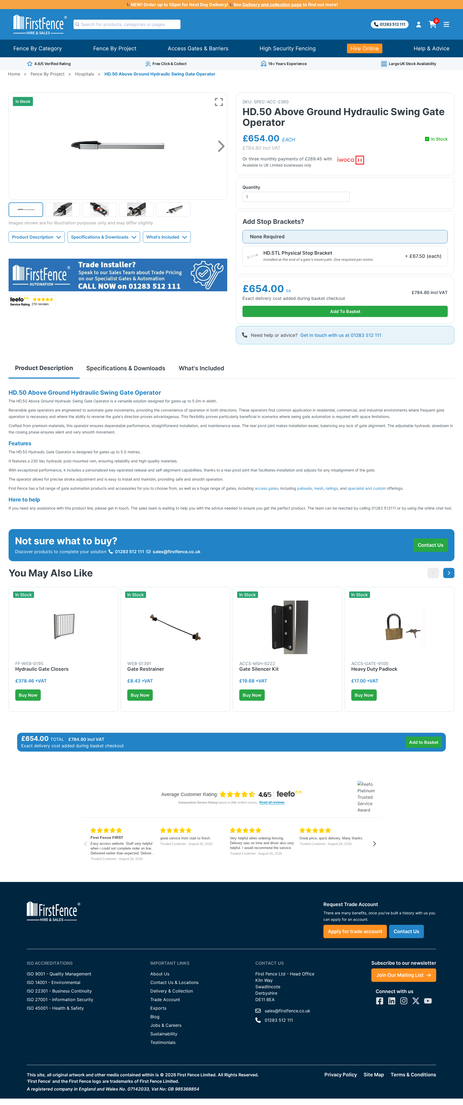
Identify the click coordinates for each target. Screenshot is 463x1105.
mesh (318, 488)
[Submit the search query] (77, 24)
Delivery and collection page (272, 4)
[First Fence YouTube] (428, 1001)
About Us (159, 973)
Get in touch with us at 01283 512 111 (340, 335)
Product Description (32, 237)
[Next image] (221, 146)
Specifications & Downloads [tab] (125, 368)
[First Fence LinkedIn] (392, 1001)
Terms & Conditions (413, 1074)
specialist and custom (367, 488)
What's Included (162, 237)
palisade (304, 488)
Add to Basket (423, 742)
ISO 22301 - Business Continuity (59, 991)
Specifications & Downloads (100, 237)
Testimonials (163, 1042)
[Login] (418, 24)
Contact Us (430, 545)
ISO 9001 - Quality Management (59, 973)
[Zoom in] (219, 102)
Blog (154, 1016)
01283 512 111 (392, 24)
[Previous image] (433, 573)
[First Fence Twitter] (416, 1001)
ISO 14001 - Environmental (53, 982)
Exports (158, 1008)
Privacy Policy (340, 1074)
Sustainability (163, 1033)
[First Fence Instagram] (404, 1001)
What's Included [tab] (201, 368)
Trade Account (165, 999)
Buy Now (28, 695)
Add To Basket (345, 311)
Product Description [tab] (44, 367)
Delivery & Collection (171, 991)
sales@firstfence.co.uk (176, 551)
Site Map (374, 1074)
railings (332, 488)
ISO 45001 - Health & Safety (55, 1008)
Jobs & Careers (165, 1025)
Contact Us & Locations (174, 982)
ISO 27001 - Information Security (60, 999)
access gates (266, 488)
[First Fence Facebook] (380, 1001)
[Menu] (446, 24)
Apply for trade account (355, 931)
